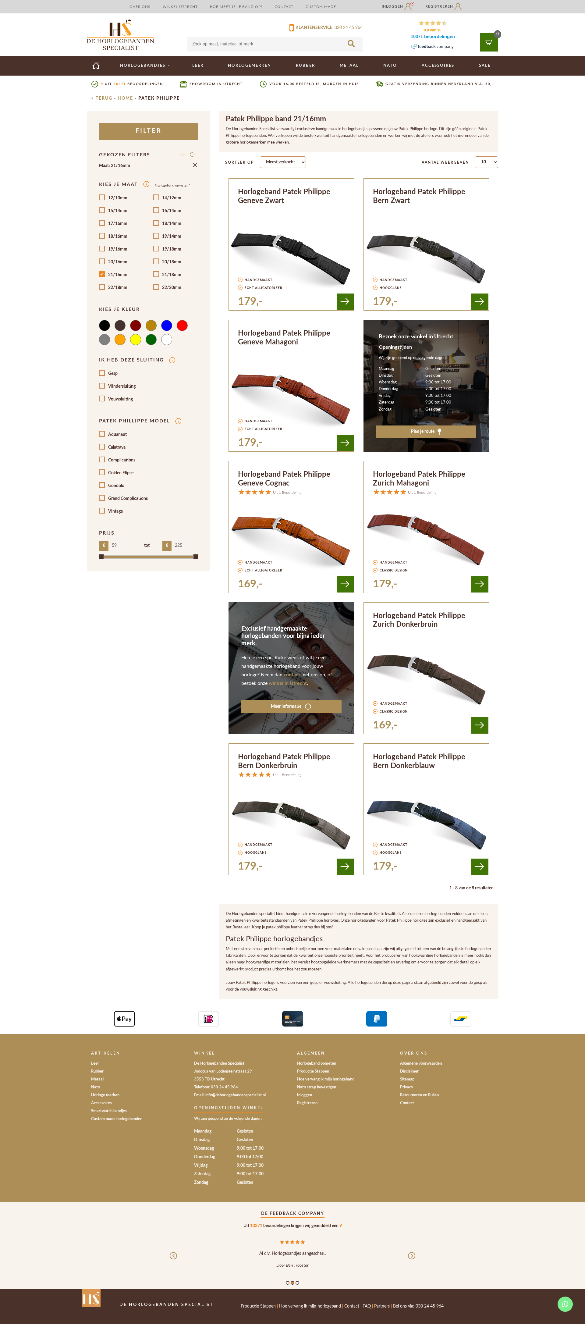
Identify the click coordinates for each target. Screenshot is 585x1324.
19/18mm (171, 249)
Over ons (140, 7)
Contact (284, 7)
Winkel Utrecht (180, 7)
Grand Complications (128, 498)
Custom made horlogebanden (116, 1119)
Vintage (115, 511)
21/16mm (117, 275)
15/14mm (117, 211)
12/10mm (117, 198)
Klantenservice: (314, 28)
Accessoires (438, 65)
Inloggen (393, 6)
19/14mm (171, 236)
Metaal (349, 65)
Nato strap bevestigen (316, 1087)
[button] (173, 1260)
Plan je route (423, 431)
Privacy (406, 1087)
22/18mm (117, 288)
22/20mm (171, 288)
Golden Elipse (120, 473)
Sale (485, 65)
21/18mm (171, 275)
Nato (390, 65)
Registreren (439, 6)
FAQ (367, 1306)
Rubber (305, 65)
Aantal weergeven (445, 162)
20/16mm (117, 262)
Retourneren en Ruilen (419, 1095)
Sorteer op (239, 162)
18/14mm (171, 224)
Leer (198, 65)
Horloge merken (105, 1095)
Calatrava (117, 447)
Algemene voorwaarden (421, 1064)
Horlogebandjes (143, 65)
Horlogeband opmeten (316, 1064)
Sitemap (407, 1079)
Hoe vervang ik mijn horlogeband (325, 1079)
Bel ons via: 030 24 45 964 (418, 1306)
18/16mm (117, 236)
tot (147, 545)
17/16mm (117, 224)
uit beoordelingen (132, 84)
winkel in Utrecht (288, 683)
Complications (121, 460)
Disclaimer (409, 1071)
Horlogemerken (249, 65)
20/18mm (171, 262)
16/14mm (171, 211)
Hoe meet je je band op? (236, 7)
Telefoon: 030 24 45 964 (216, 1087)
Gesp (113, 374)
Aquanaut (117, 434)
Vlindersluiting (122, 386)
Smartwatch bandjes (109, 1111)
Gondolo (116, 486)
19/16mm (117, 249)
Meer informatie (286, 706)
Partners (382, 1306)
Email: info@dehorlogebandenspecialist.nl (230, 1095)
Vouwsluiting (120, 399)
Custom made (321, 7)
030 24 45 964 (349, 28)
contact (292, 674)
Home (125, 98)
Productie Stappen (313, 1071)
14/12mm (171, 198)
